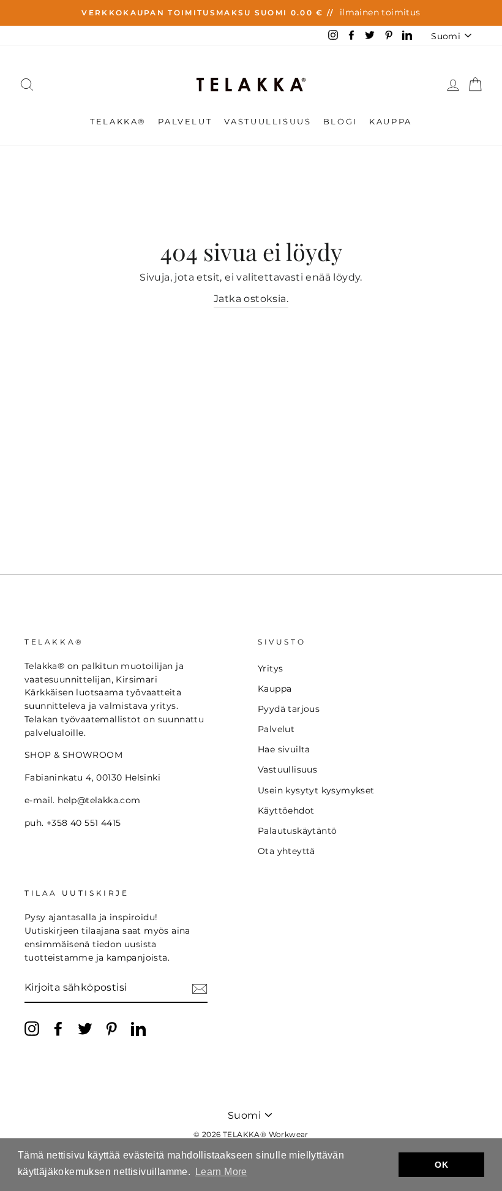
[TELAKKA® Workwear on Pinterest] (111, 1028)
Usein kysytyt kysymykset (316, 790)
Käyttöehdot (286, 810)
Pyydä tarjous (289, 709)
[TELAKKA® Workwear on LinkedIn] (138, 1028)
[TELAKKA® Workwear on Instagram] (31, 1028)
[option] (251, 13)
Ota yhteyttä (286, 851)
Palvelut (185, 121)
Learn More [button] (221, 1171)
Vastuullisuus (268, 121)
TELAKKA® (118, 121)
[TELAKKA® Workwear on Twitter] (85, 1028)
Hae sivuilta (284, 749)
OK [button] (441, 1165)
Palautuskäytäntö (297, 831)
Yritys (270, 668)
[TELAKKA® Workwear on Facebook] (58, 1028)
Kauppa (390, 121)
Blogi (340, 121)
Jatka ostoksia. (251, 298)
